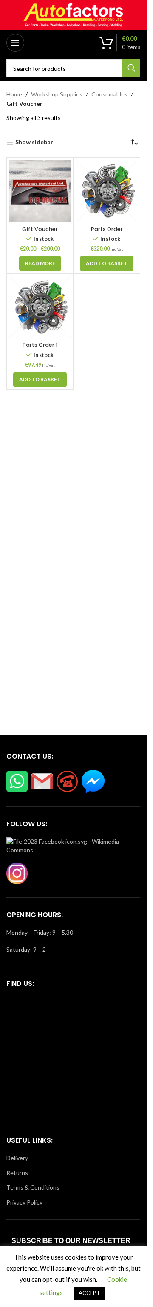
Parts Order (107, 229)
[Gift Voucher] (40, 191)
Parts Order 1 (40, 344)
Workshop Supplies (56, 94)
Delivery (17, 1157)
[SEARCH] (131, 68)
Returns (17, 1172)
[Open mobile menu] (15, 42)
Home (14, 94)
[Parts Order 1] (40, 307)
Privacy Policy (24, 1202)
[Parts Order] (107, 191)
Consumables (109, 94)
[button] (106, 263)
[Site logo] (74, 14)
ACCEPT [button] (89, 1292)
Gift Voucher (40, 229)
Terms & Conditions (33, 1187)
